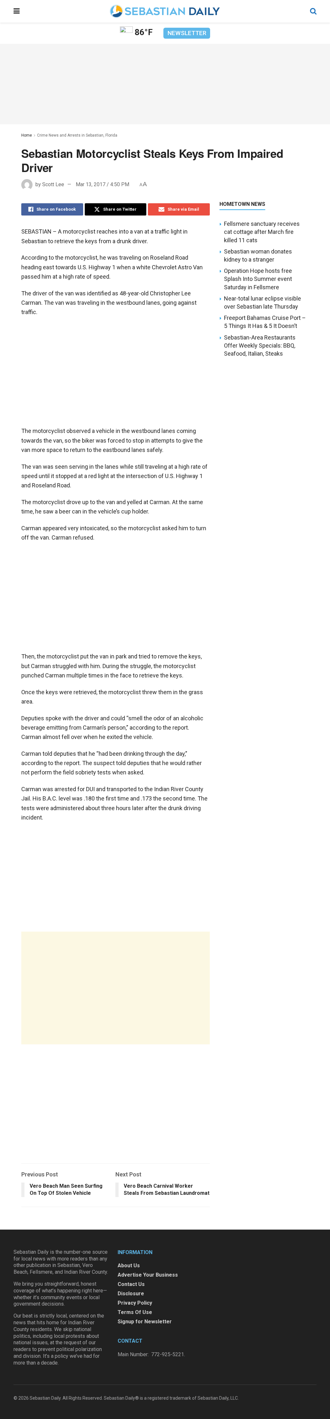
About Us (129, 1265)
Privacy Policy (135, 1303)
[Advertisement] (115, 988)
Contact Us (131, 1284)
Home (26, 135)
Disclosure (131, 1293)
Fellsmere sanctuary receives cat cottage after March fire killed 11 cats (262, 231)
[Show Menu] (17, 11)
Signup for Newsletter (145, 1321)
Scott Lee (53, 184)
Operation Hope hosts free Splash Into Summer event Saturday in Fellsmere (258, 278)
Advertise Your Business (148, 1275)
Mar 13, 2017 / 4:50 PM (102, 184)
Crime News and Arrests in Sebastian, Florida (77, 135)
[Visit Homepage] (164, 11)
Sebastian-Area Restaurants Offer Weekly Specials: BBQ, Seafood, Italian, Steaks (260, 345)
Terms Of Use (135, 1312)
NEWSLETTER (187, 33)
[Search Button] (313, 11)
